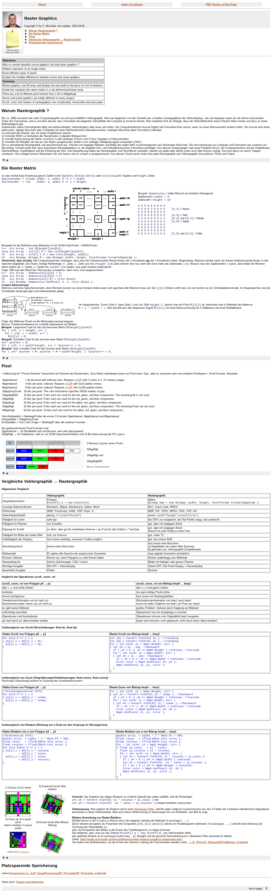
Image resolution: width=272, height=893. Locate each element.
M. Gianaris (24, 852)
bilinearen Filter (144, 809)
